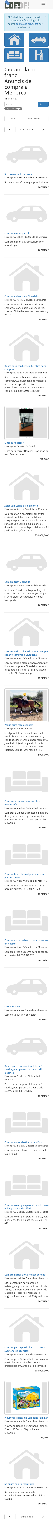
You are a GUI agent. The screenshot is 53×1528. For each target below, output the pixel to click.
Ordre (12, 118)
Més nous (33, 118)
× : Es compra (13, 108)
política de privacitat (27, 23)
